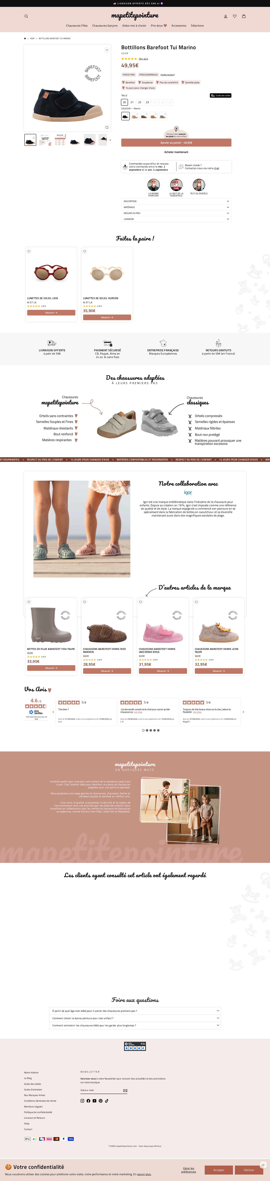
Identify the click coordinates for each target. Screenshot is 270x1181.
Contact (28, 1129)
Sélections (197, 25)
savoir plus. (144, 1174)
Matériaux (129, 207)
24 (155, 102)
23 (147, 102)
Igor (32, 38)
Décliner (249, 1170)
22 (139, 102)
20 (124, 102)
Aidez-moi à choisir (134, 25)
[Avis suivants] (243, 712)
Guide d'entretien (33, 1089)
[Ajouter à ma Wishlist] (107, 50)
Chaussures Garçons (105, 25)
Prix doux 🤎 (159, 25)
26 (170, 102)
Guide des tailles (32, 1084)
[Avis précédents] (53, 712)
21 (132, 102)
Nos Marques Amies (34, 1095)
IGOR (125, 53)
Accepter (218, 1170)
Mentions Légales (33, 1106)
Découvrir (49, 312)
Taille (176, 95)
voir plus (138, 712)
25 (162, 102)
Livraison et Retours (34, 1118)
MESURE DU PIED (132, 213)
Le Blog (28, 1078)
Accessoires (179, 25)
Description (130, 201)
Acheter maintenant (176, 152)
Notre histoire (31, 1072)
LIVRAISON (129, 219)
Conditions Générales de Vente (40, 1101)
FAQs (27, 1123)
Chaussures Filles (77, 25)
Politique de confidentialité (38, 1112)
